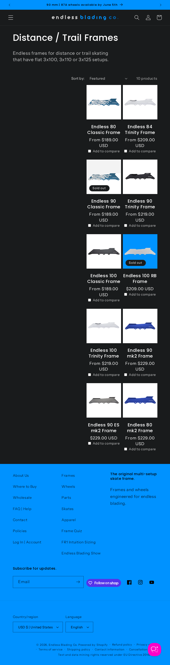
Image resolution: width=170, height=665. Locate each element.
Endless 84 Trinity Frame (140, 129)
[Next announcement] (160, 5)
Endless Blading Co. (63, 644)
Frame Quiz (72, 531)
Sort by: (78, 78)
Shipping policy (78, 649)
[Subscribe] (78, 582)
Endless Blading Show (81, 553)
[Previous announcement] (9, 5)
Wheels (68, 486)
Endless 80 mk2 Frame (140, 427)
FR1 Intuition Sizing (79, 542)
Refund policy (122, 644)
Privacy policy (147, 644)
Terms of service (51, 649)
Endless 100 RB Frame (139, 278)
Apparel (69, 520)
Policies (20, 531)
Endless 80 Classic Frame (103, 129)
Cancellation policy (143, 649)
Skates (68, 509)
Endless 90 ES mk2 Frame (103, 427)
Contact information (110, 649)
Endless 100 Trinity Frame (104, 353)
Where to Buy (25, 486)
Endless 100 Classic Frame (103, 278)
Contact (20, 520)
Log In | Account (27, 542)
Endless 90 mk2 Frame (140, 353)
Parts (66, 497)
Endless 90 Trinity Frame (140, 204)
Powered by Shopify (93, 644)
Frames (68, 475)
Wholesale (22, 497)
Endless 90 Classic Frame (103, 204)
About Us (21, 475)
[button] (10, 17)
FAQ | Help (22, 509)
